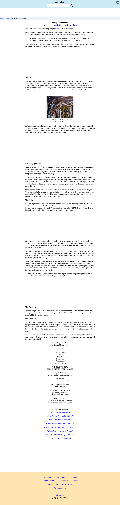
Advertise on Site (60, 488)
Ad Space (74, 25)
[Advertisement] (60, 12)
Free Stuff (61, 477)
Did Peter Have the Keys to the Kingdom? (60, 423)
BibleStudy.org (60, 495)
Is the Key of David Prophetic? (60, 412)
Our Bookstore (64, 481)
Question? (46, 25)
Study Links (48, 477)
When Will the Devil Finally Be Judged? (60, 435)
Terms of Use (53, 484)
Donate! (76, 481)
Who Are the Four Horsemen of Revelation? (60, 427)
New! (66, 25)
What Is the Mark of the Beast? (60, 420)
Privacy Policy (67, 484)
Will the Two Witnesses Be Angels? (60, 431)
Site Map (73, 477)
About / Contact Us (48, 481)
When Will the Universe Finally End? (60, 416)
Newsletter (57, 25)
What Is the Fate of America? (60, 438)
